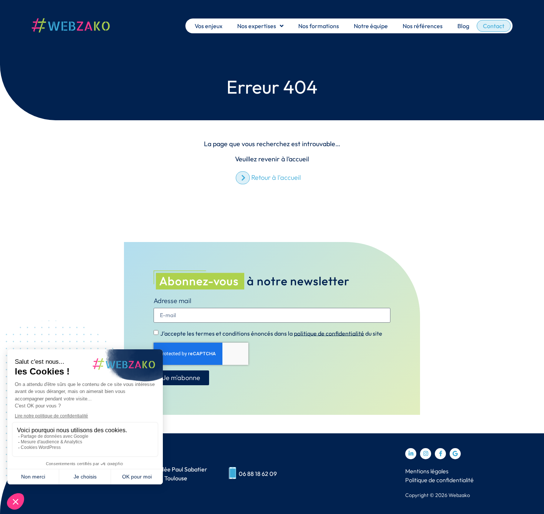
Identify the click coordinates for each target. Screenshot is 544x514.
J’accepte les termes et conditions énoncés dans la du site (271, 333)
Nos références (423, 26)
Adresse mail (172, 301)
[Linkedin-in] (410, 453)
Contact (493, 26)
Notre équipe (371, 26)
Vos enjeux (208, 26)
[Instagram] (425, 453)
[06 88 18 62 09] (232, 473)
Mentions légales (427, 471)
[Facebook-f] (440, 453)
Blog (463, 26)
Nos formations (318, 26)
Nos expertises (256, 26)
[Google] (455, 453)
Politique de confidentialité (439, 480)
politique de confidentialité (329, 333)
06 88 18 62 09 (258, 473)
